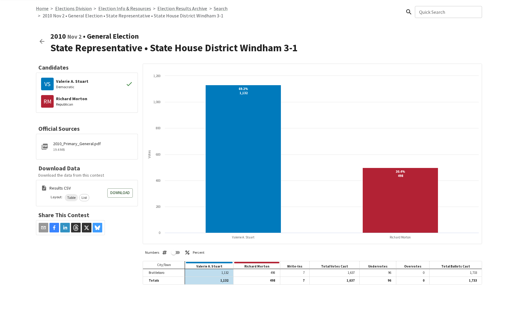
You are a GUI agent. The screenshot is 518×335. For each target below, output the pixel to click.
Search (221, 8)
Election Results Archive (182, 8)
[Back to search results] (42, 41)
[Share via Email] (43, 227)
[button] (71, 197)
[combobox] (448, 12)
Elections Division (73, 8)
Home (42, 8)
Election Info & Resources (124, 8)
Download (120, 192)
